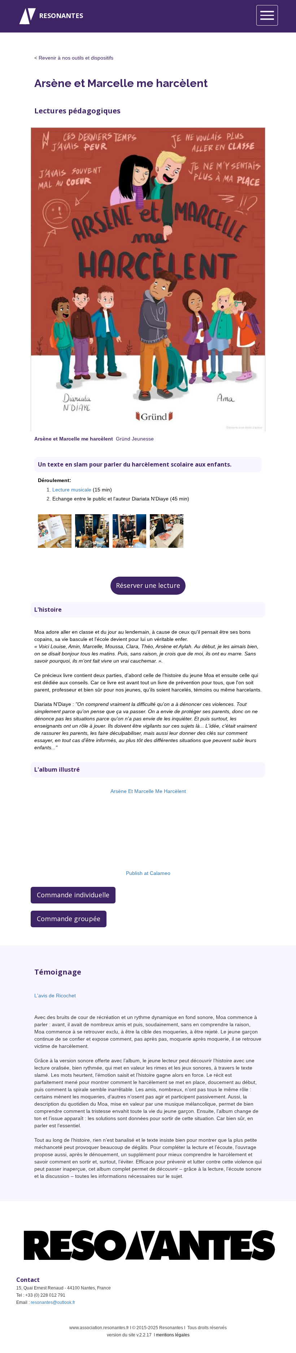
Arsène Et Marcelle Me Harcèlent (148, 791)
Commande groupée (68, 918)
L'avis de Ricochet (55, 995)
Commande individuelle (73, 894)
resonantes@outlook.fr (53, 1302)
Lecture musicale (71, 490)
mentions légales (173, 1334)
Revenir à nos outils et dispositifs (76, 58)
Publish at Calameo (148, 873)
